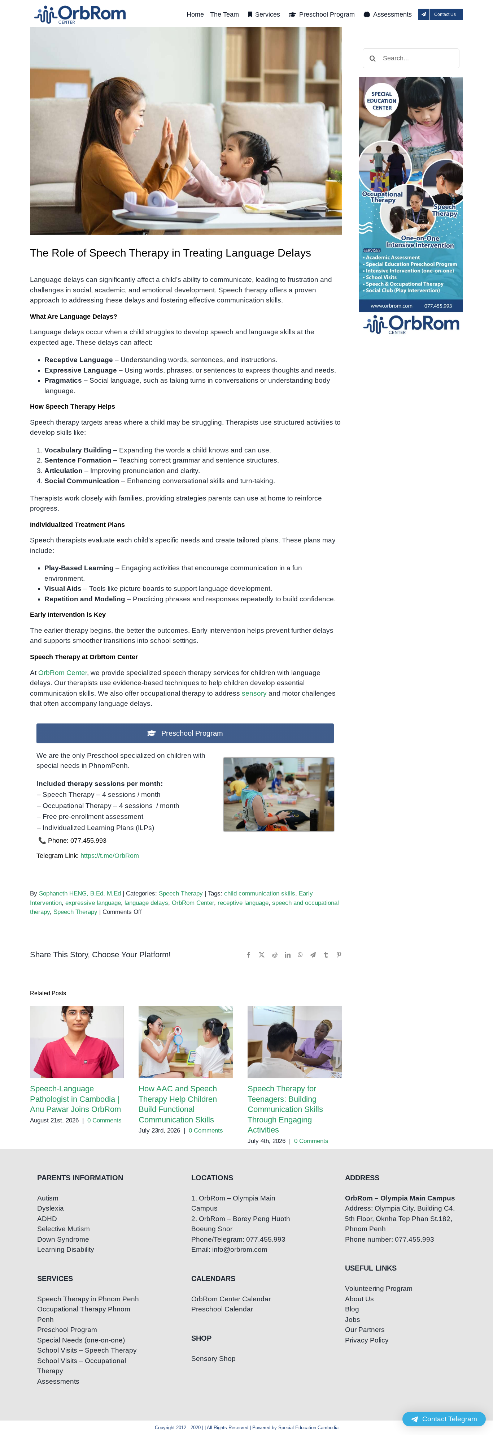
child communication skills (259, 893)
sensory (254, 693)
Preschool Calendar (222, 1309)
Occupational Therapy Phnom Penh (83, 1314)
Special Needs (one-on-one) (81, 1340)
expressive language (93, 902)
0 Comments (104, 1120)
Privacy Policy (367, 1340)
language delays (146, 902)
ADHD (47, 1219)
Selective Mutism (63, 1229)
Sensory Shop (213, 1358)
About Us (359, 1299)
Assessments (58, 1381)
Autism (47, 1198)
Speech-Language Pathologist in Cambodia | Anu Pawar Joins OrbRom (77, 1042)
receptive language (243, 902)
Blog (352, 1309)
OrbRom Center (62, 672)
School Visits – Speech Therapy (87, 1350)
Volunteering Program (379, 1288)
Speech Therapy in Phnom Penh (88, 1299)
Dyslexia (50, 1208)
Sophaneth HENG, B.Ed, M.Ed (80, 893)
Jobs (352, 1319)
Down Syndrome (63, 1239)
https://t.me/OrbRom (109, 855)
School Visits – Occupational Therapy (81, 1366)
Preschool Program (67, 1329)
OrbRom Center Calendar (231, 1299)
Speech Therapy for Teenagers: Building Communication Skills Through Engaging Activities (295, 1042)
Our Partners (365, 1329)
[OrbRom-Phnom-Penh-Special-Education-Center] (80, 7)
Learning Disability (65, 1249)
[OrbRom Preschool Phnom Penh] (279, 761)
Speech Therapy (181, 893)
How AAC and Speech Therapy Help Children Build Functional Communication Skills (186, 1042)
